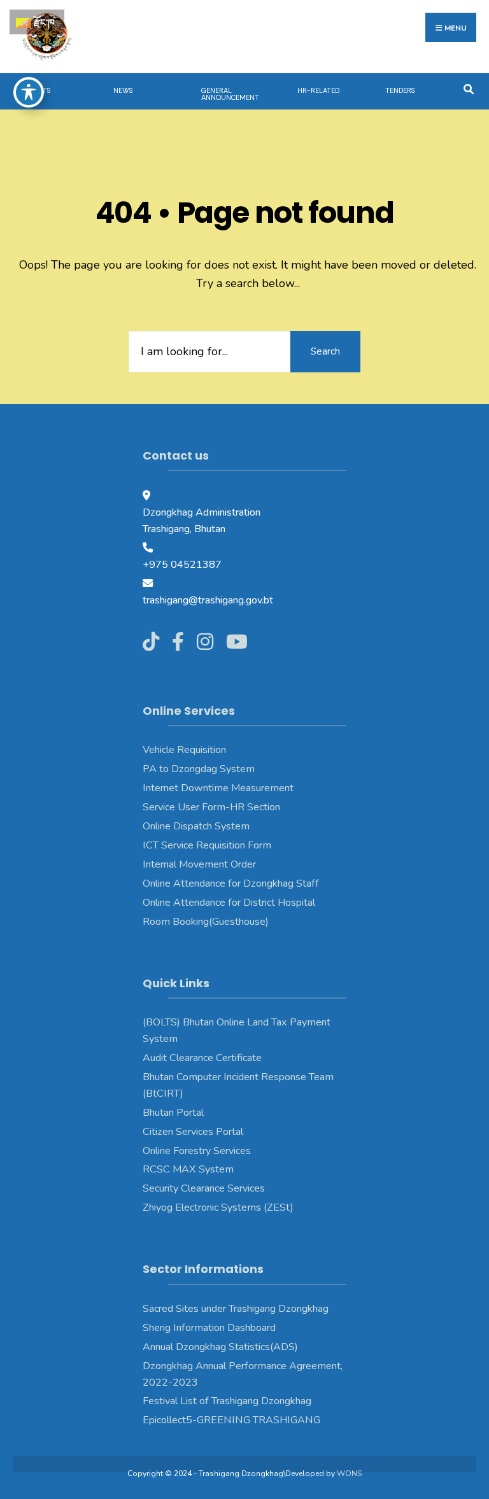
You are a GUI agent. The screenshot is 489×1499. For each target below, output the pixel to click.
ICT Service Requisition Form (207, 845)
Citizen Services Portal (193, 1132)
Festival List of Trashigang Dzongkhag (227, 1401)
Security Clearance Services (204, 1188)
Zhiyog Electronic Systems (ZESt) (218, 1207)
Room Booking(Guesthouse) (206, 922)
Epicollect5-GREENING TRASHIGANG (231, 1420)
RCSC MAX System (188, 1169)
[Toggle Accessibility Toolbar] (28, 92)
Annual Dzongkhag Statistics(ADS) (220, 1347)
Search (325, 351)
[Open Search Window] (468, 88)
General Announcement (230, 94)
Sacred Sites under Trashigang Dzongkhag (236, 1309)
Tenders (400, 90)
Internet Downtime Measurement (218, 788)
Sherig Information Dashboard (209, 1328)
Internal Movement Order (199, 864)
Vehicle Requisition (184, 750)
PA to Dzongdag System (199, 769)
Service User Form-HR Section (211, 807)
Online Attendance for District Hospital (229, 903)
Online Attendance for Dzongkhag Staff (231, 883)
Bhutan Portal (173, 1113)
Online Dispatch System (196, 826)
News (122, 90)
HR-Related (318, 90)
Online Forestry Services (197, 1151)
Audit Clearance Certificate (202, 1058)
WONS (349, 1473)
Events (37, 90)
